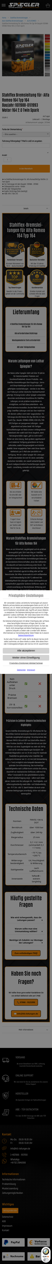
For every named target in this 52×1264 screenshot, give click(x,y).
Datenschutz (21, 670)
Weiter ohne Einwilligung (26, 657)
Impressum (31, 670)
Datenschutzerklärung (26, 635)
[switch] (45, 1259)
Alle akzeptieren (26, 650)
